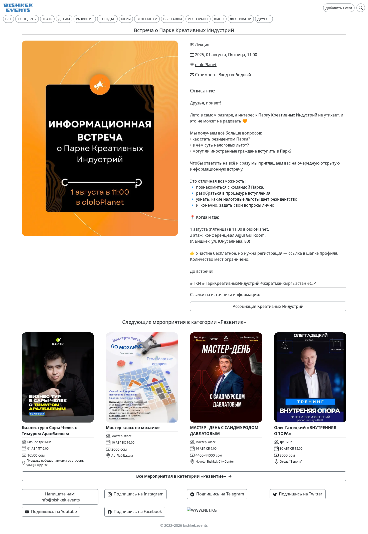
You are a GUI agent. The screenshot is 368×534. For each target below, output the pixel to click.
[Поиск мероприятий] (360, 8)
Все (8, 19)
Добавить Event (338, 8)
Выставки (172, 19)
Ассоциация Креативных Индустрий (268, 306)
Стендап (107, 19)
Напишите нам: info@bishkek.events (60, 497)
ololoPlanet (206, 64)
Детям (64, 19)
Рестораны (198, 19)
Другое (264, 19)
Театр (47, 19)
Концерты (27, 19)
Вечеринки (146, 19)
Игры (126, 19)
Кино (219, 19)
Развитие (85, 19)
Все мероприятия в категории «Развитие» (184, 476)
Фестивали (241, 19)
